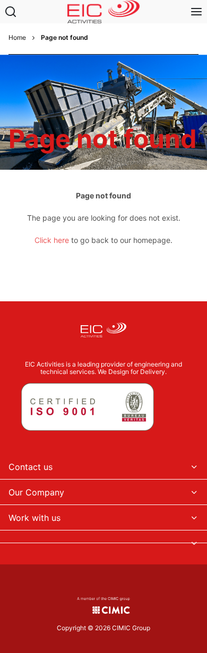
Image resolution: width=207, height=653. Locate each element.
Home (17, 37)
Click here (51, 240)
